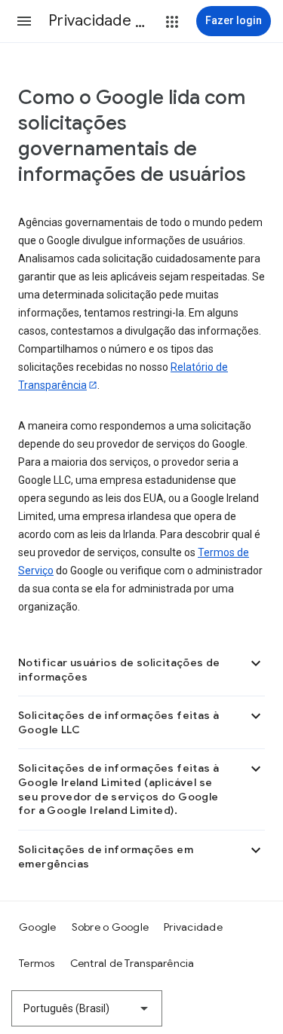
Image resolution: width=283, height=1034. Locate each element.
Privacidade (193, 927)
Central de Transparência (132, 963)
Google (38, 927)
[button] (24, 21)
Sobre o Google (110, 927)
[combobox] (86, 1008)
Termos (37, 963)
